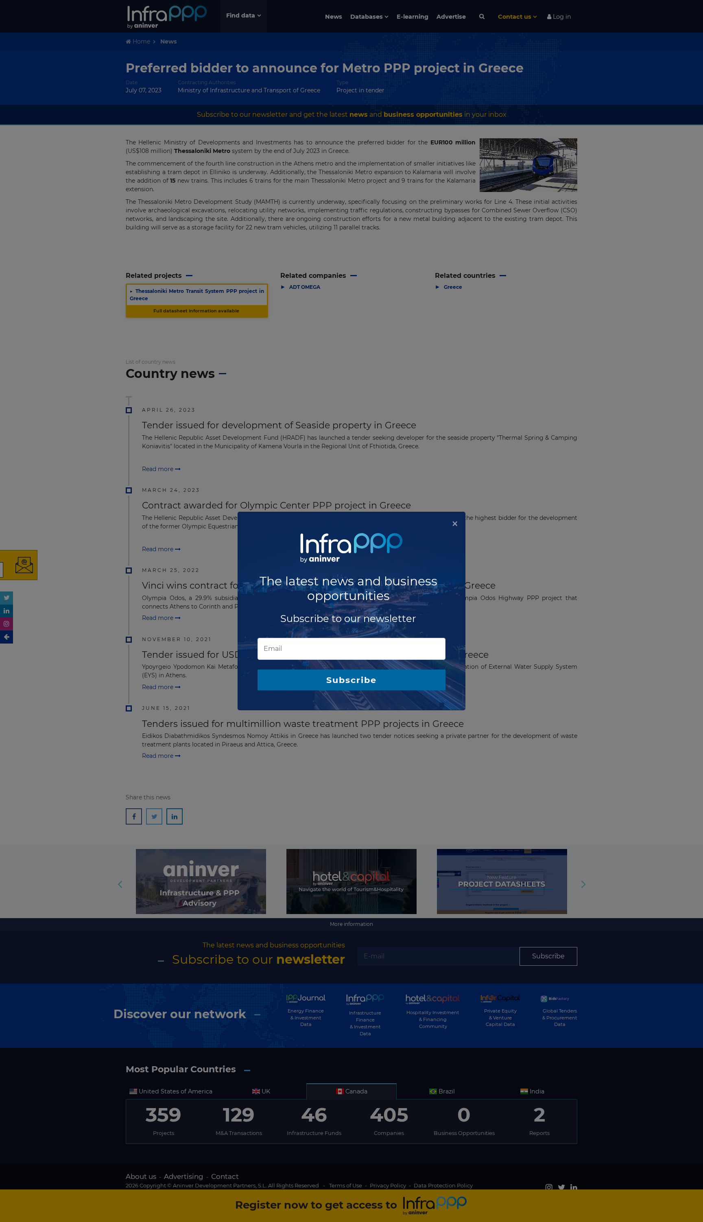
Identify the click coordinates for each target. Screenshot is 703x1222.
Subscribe (351, 680)
